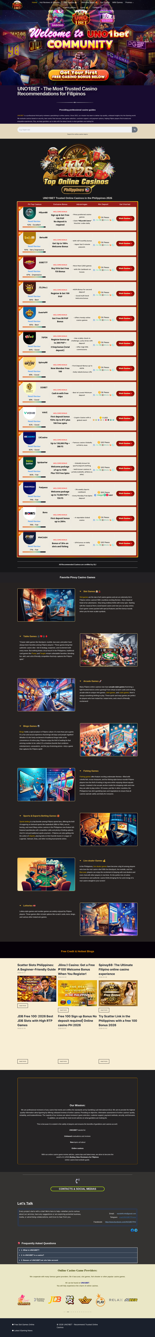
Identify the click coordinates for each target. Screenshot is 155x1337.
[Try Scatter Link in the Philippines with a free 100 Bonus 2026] (118, 1044)
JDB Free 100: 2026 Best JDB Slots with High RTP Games (35, 1020)
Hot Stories (105, 2)
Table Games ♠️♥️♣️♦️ (35, 636)
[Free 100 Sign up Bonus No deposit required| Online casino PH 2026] (77, 1044)
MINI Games (117, 2)
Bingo (22, 732)
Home (34, 2)
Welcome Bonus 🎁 (89, 2)
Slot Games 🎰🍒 (92, 591)
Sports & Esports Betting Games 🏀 (41, 816)
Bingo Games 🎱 (31, 726)
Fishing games (85, 777)
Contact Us (97, 7)
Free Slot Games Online (24, 1324)
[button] (108, 591)
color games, (111, 692)
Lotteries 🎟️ (29, 905)
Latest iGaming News (23, 1331)
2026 (118, 1020)
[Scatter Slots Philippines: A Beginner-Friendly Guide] (36, 989)
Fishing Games (90, 771)
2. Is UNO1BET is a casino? (32, 1255)
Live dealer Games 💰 (94, 860)
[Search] (135, 129)
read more (22, 1005)
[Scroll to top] (147, 1333)
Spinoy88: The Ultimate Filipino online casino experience (116, 969)
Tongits (43, 653)
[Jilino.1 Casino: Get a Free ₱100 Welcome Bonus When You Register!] (77, 993)
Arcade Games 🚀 (92, 681)
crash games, (124, 692)
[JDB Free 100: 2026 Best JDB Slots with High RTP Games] (36, 1044)
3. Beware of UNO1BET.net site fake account (39, 1260)
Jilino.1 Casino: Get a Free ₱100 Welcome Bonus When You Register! (76, 969)
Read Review (34, 221)
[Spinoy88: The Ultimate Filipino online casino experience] (118, 993)
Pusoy (34, 653)
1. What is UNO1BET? (30, 1250)
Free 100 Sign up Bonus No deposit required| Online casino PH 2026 (77, 1020)
